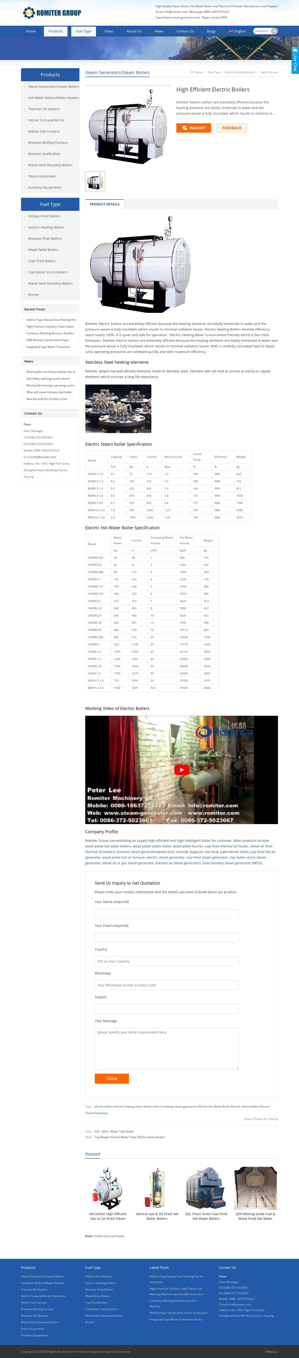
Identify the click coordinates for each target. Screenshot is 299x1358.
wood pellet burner (188, 846)
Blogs (211, 31)
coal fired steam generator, (207, 857)
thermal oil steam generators (178, 863)
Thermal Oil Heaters (44, 109)
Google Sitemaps (99, 1352)
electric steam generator (165, 857)
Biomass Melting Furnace (48, 142)
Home (31, 31)
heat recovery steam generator (227, 863)
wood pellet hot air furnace (123, 857)
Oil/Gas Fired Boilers (44, 216)
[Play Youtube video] (181, 770)
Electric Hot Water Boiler (214, 1106)
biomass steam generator (137, 852)
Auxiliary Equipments (45, 187)
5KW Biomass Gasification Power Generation (179, 1313)
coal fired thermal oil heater (227, 846)
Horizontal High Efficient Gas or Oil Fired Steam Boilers (108, 1216)
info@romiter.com (176, 12)
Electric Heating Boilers (240, 72)
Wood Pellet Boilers (43, 249)
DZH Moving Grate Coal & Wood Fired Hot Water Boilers (255, 1216)
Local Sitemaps (121, 1352)
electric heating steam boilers (133, 1106)
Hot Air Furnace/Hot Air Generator (42, 122)
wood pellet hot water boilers (108, 846)
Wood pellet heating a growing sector (50, 385)
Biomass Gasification (44, 154)
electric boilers (104, 1106)
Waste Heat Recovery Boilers (50, 165)
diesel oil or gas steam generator (128, 863)
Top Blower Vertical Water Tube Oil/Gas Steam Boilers (130, 1137)
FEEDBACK (232, 128)
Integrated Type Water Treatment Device (176, 1319)
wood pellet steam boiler (152, 846)
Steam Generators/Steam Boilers (117, 72)
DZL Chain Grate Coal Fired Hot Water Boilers (206, 1216)
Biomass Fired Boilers (45, 238)
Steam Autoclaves (42, 176)
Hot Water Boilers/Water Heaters (53, 97)
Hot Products (79, 1352)
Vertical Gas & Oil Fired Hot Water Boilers (157, 1216)
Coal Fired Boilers (42, 261)
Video (109, 31)
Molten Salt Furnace (44, 131)
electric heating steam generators (175, 1106)
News (159, 31)
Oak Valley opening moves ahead (47, 379)
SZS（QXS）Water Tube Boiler (114, 1131)
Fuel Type (83, 31)
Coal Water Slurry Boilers (47, 272)
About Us (134, 31)
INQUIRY (197, 128)
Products (56, 31)
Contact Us (185, 31)
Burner (33, 294)
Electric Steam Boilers (245, 1106)
